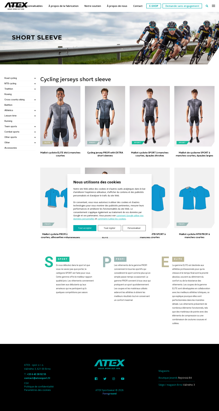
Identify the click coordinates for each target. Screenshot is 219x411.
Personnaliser (134, 228)
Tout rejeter (109, 228)
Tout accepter (85, 228)
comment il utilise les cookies (112, 218)
